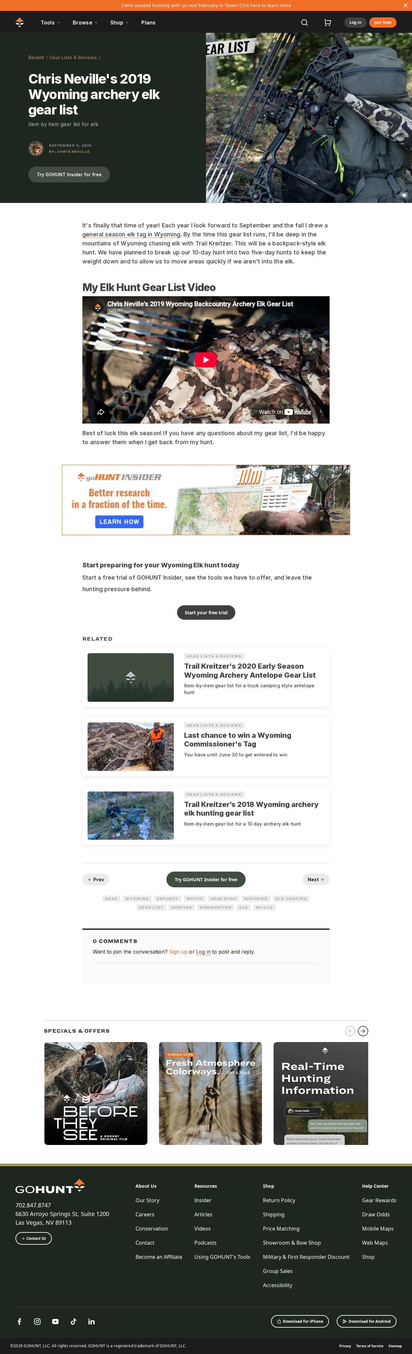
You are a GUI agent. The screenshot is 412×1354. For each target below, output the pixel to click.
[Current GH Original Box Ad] (95, 1093)
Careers (145, 1214)
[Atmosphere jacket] (210, 1093)
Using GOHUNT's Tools (222, 1256)
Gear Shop (224, 899)
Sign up (178, 951)
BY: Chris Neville (69, 151)
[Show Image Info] (404, 195)
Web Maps (375, 1242)
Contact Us (36, 1238)
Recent (36, 57)
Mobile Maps (378, 1228)
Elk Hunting (291, 899)
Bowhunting (215, 907)
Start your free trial (206, 612)
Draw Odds (376, 1214)
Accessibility (277, 1285)
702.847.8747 (33, 1205)
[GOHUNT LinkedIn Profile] (91, 1321)
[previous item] (350, 1031)
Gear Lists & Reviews (73, 57)
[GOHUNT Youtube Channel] (55, 1321)
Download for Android (370, 1321)
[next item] (363, 1031)
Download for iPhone (303, 1321)
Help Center (375, 1186)
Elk (243, 907)
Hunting (181, 907)
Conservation (152, 1228)
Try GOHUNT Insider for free (69, 174)
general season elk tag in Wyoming (131, 234)
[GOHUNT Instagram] (37, 1321)
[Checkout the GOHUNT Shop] (327, 22)
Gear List (151, 907)
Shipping (274, 1214)
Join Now (382, 22)
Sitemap (395, 1346)
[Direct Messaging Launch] (325, 1093)
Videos (202, 1228)
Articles (203, 1214)
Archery (168, 899)
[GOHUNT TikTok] (73, 1321)
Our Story (147, 1200)
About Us (146, 1186)
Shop (268, 1186)
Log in (355, 22)
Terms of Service (369, 1346)
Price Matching (281, 1228)
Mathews (256, 899)
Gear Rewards (379, 1200)
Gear (111, 899)
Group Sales (278, 1271)
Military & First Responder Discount (306, 1256)
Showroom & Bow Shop (292, 1242)
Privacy (345, 1346)
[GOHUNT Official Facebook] (19, 1321)
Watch (194, 899)
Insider (202, 1200)
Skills (264, 907)
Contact (145, 1242)
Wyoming (137, 899)
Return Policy (279, 1200)
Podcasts (205, 1242)
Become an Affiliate (159, 1256)
